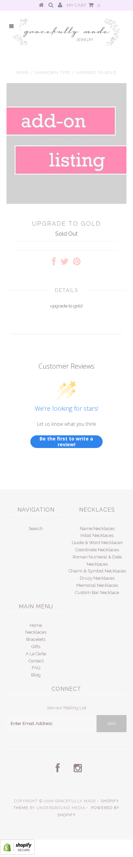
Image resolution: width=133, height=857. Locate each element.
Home (22, 72)
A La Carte (36, 653)
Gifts (35, 646)
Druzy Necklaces (97, 578)
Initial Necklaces (97, 535)
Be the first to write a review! (66, 441)
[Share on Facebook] (54, 263)
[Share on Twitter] (64, 263)
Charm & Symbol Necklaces (97, 570)
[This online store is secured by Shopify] (17, 853)
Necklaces (35, 632)
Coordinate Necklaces (97, 549)
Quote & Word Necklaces (97, 542)
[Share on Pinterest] (76, 263)
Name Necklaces (97, 528)
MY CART (83, 5)
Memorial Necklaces (97, 585)
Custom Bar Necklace (97, 592)
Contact (36, 660)
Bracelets (35, 639)
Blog (36, 674)
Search (36, 528)
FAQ (36, 667)
